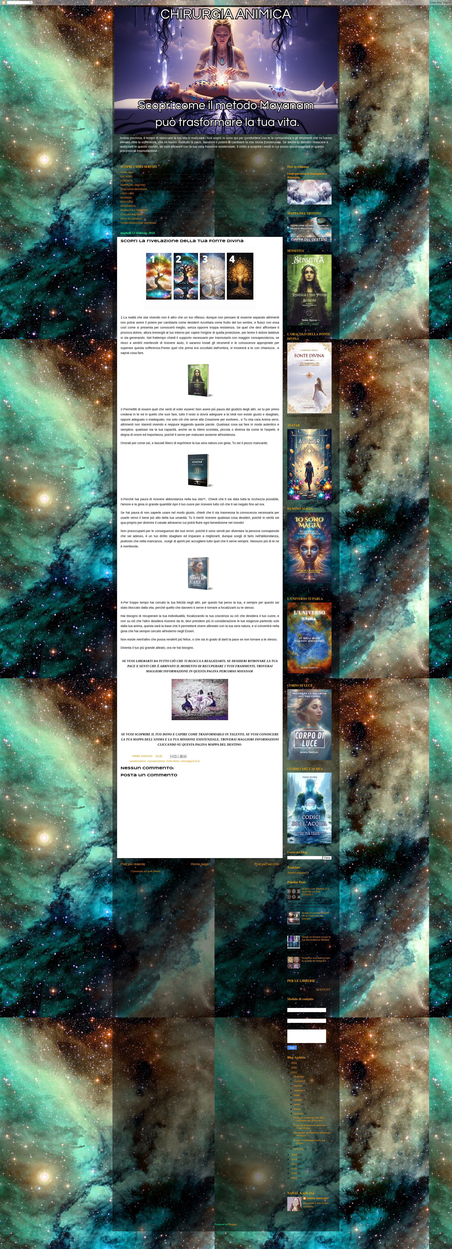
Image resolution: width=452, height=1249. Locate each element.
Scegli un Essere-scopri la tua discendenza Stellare (316, 938)
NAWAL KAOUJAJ (317, 1198)
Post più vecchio (266, 864)
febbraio (299, 1113)
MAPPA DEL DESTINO (132, 185)
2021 (294, 1164)
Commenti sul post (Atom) (146, 871)
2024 (294, 1072)
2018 (294, 1178)
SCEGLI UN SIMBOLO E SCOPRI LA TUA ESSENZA (315, 892)
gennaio (299, 1149)
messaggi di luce (190, 761)
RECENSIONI (128, 206)
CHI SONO (126, 176)
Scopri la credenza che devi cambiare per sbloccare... (308, 1119)
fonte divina (173, 761)
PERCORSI (126, 201)
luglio (297, 1095)
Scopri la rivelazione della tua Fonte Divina (309, 1126)
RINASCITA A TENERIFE (134, 210)
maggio (298, 1099)
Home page (126, 172)
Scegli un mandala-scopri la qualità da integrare (316, 959)
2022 (294, 1159)
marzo (298, 1109)
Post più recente (132, 864)
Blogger (232, 1224)
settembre (300, 1090)
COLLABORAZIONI (131, 214)
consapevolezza (156, 761)
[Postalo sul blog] (175, 756)
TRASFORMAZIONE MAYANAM (138, 223)
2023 (294, 1154)
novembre (300, 1081)
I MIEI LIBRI (127, 193)
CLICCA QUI (323, 989)
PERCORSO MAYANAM (133, 189)
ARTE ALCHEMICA (131, 218)
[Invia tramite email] (171, 756)
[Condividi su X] (178, 756)
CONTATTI (126, 180)
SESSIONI (126, 197)
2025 (294, 1067)
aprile (297, 1104)
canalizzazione (137, 761)
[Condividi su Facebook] (181, 756)
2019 (294, 1173)
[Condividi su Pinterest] (185, 756)
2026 (294, 1063)
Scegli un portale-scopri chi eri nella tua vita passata (315, 916)
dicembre (299, 1076)
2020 (294, 1168)
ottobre (298, 1085)
